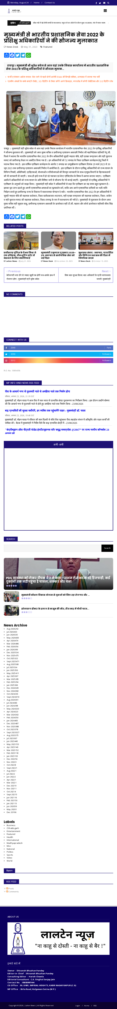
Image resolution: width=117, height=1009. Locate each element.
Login (77, 1005)
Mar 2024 (13, 714)
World (9, 860)
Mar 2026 (13, 643)
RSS (95, 1005)
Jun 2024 (12, 705)
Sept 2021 (12, 794)
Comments (13, 891)
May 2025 (13, 673)
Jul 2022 (11, 773)
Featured (47, 46)
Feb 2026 (12, 646)
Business (11, 825)
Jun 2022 (11, 776)
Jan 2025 (12, 685)
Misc (9, 846)
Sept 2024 (13, 697)
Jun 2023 (12, 741)
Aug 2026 (12, 628)
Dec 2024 (12, 688)
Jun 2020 (12, 806)
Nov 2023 (13, 726)
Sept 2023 (13, 732)
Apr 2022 (11, 779)
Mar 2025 (13, 679)
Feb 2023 (12, 753)
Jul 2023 (12, 738)
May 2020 (12, 809)
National (11, 849)
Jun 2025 (12, 670)
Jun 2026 (12, 634)
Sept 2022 (12, 768)
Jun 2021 (12, 797)
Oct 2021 (11, 791)
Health (10, 837)
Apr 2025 (12, 676)
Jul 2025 (12, 667)
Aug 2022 (11, 770)
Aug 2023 (12, 735)
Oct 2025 (12, 658)
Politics (10, 851)
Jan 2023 (12, 756)
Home (36, 2)
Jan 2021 (12, 803)
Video (9, 857)
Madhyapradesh (15, 843)
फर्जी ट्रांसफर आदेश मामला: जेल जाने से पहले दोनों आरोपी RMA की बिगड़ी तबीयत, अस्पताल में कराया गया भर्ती (54, 76)
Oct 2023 (12, 729)
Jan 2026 (12, 649)
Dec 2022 (12, 759)
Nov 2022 (11, 762)
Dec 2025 (12, 652)
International (13, 840)
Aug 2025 (12, 664)
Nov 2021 (11, 788)
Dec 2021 (11, 785)
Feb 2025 (12, 682)
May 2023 (13, 744)
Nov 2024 (13, 691)
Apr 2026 (12, 640)
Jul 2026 (12, 631)
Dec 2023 (12, 723)
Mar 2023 (13, 750)
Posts (11, 888)
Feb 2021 (12, 800)
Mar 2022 (11, 782)
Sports (10, 854)
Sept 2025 (13, 661)
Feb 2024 (12, 717)
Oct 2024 (12, 693)
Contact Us (50, 2)
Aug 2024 (12, 699)
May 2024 (13, 708)
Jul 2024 (12, 702)
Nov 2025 (13, 655)
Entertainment (13, 831)
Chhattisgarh (98, 23)
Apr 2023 (12, 747)
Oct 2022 (11, 765)
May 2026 (13, 637)
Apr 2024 (12, 711)
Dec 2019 (11, 812)
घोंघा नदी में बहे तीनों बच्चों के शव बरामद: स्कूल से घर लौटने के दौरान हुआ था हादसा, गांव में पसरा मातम (49, 22)
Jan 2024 (12, 720)
